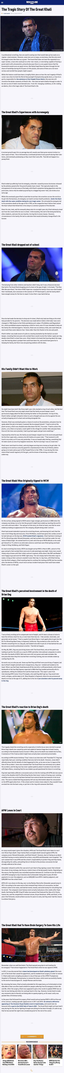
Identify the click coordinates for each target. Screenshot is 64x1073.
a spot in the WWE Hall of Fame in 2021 (24, 1006)
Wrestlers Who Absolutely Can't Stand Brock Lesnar (24, 1062)
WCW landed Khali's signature (33, 536)
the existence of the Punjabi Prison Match (30, 79)
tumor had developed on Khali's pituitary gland (39, 971)
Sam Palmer (7, 13)
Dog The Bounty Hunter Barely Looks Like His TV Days (40, 1062)
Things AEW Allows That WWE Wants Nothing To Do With (8, 1062)
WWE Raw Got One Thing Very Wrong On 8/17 (54, 1062)
